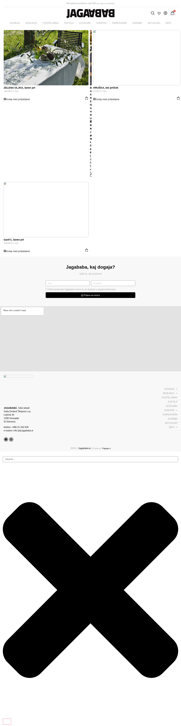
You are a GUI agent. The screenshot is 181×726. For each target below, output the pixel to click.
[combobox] (90, 459)
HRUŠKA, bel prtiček (105, 87)
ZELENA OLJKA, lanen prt (19, 87)
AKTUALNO (154, 23)
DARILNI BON (119, 23)
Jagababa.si (84, 448)
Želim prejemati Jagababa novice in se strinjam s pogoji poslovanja (82, 289)
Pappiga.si (106, 448)
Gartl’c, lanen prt (14, 239)
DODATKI (101, 23)
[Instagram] (11, 439)
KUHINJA (15, 23)
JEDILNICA (31, 23)
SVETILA (69, 23)
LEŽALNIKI (85, 23)
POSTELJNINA (51, 23)
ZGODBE (137, 23)
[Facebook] (6, 439)
